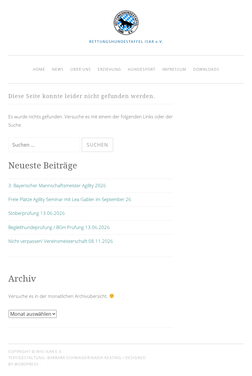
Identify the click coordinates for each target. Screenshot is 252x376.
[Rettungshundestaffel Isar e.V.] (126, 42)
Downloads (206, 69)
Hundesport (142, 69)
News (58, 69)
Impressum (174, 69)
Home (39, 69)
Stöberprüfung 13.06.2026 (36, 213)
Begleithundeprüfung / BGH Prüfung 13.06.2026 (59, 227)
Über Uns (80, 69)
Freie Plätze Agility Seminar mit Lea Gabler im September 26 (69, 199)
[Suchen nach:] (44, 145)
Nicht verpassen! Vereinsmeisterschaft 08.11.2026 (60, 241)
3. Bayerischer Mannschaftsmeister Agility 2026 (57, 185)
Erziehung (109, 69)
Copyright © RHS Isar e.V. (35, 351)
